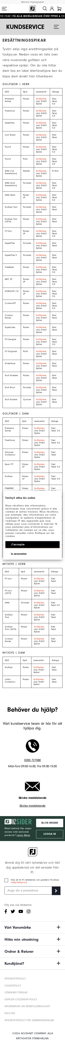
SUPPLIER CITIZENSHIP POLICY (21, 999)
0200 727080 (32, 760)
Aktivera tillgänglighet (32, 2)
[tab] (59, 9)
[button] (4, 8)
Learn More (23, 835)
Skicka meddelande (33, 806)
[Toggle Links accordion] (32, 927)
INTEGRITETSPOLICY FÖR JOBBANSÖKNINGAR (29, 1020)
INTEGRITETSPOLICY (15, 978)
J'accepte (18, 544)
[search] (44, 8)
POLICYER (10, 1013)
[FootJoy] (32, 8)
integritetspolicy (19, 882)
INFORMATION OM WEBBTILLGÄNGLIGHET (27, 1006)
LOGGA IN (50, 834)
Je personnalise (19, 553)
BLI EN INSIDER (49, 822)
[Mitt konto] (51, 8)
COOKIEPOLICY (13, 985)
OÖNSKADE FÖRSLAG (16, 992)
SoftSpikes (41, 98)
